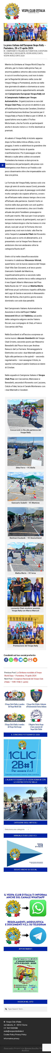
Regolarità (20, 53)
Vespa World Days (34, 53)
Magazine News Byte (32, 1048)
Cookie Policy (9, 1034)
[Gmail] (30, 660)
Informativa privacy (11, 1038)
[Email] (25, 660)
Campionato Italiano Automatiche (22, 51)
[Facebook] (6, 660)
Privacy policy (9, 1048)
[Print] (35, 660)
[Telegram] (20, 660)
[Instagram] (16, 660)
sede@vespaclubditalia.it (14, 1031)
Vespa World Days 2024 (14, 56)
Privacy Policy (20, 1034)
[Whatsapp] (11, 660)
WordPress (25, 1050)
